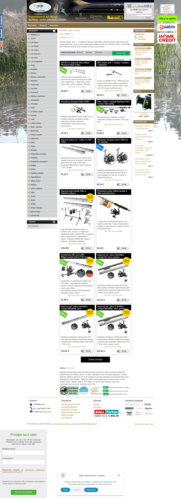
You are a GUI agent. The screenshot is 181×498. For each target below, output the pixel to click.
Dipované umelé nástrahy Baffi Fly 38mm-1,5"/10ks (144, 137)
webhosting (75, 424)
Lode (32, 119)
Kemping (34, 104)
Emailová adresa (8, 449)
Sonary (33, 73)
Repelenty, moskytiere (39, 162)
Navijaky (34, 69)
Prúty (33, 65)
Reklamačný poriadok (69, 410)
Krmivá (33, 115)
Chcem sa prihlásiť (23, 492)
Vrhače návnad (36, 208)
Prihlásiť (141, 37)
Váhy (33, 192)
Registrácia (142, 39)
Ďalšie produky (95, 359)
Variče (33, 196)
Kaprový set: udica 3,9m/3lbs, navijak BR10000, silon (74, 307)
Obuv (33, 108)
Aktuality (32, 25)
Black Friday (35, 212)
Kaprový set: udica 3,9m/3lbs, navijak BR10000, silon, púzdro (111, 307)
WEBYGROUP (92, 424)
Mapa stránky (139, 424)
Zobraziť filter (121, 53)
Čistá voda (35, 85)
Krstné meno (7, 458)
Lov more (34, 58)
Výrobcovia (35, 215)
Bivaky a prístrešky (38, 77)
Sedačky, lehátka (37, 173)
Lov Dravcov (35, 54)
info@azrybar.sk (45, 412)
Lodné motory (36, 123)
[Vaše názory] (179, 32)
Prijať (65, 490)
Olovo (33, 146)
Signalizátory (36, 177)
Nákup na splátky (67, 415)
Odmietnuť (91, 490)
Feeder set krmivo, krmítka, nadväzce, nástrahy (141, 63)
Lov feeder (35, 46)
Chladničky (35, 100)
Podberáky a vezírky (38, 154)
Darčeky (34, 88)
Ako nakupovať (66, 417)
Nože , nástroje (36, 127)
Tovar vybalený (36, 189)
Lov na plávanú (36, 62)
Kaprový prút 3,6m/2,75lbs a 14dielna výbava (73, 192)
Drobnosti (34, 92)
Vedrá (33, 200)
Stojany (33, 185)
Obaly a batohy (36, 135)
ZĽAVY (33, 38)
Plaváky (34, 150)
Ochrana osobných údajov (70, 404)
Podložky (34, 158)
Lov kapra (34, 42)
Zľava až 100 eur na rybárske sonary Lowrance (142, 52)
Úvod (61, 34)
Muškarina (35, 131)
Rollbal (33, 165)
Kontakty (54, 25)
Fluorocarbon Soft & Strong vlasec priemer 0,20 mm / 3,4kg (143, 161)
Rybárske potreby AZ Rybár (40, 7)
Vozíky (33, 204)
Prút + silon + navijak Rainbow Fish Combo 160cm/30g (113, 103)
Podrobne (98, 52)
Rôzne (33, 169)
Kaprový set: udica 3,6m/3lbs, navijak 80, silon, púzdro (110, 256)
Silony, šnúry (35, 181)
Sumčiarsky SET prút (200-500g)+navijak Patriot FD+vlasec (75, 256)
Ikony (80, 52)
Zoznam (89, 52)
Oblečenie (34, 138)
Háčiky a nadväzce (38, 96)
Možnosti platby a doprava (70, 412)
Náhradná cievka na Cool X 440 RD (144, 113)
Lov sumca (35, 50)
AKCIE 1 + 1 (35, 35)
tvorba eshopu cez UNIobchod (61, 424)
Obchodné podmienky (69, 407)
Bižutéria (34, 81)
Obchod (43, 25)
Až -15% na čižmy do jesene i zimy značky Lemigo (142, 82)
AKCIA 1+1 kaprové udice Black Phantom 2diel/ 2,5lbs (75, 64)
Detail (88, 91)
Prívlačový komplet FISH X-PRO (75, 102)
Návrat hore (149, 424)
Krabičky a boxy (37, 112)
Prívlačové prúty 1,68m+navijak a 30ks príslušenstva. (112, 192)
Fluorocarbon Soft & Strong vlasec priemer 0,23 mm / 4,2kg (143, 172)
